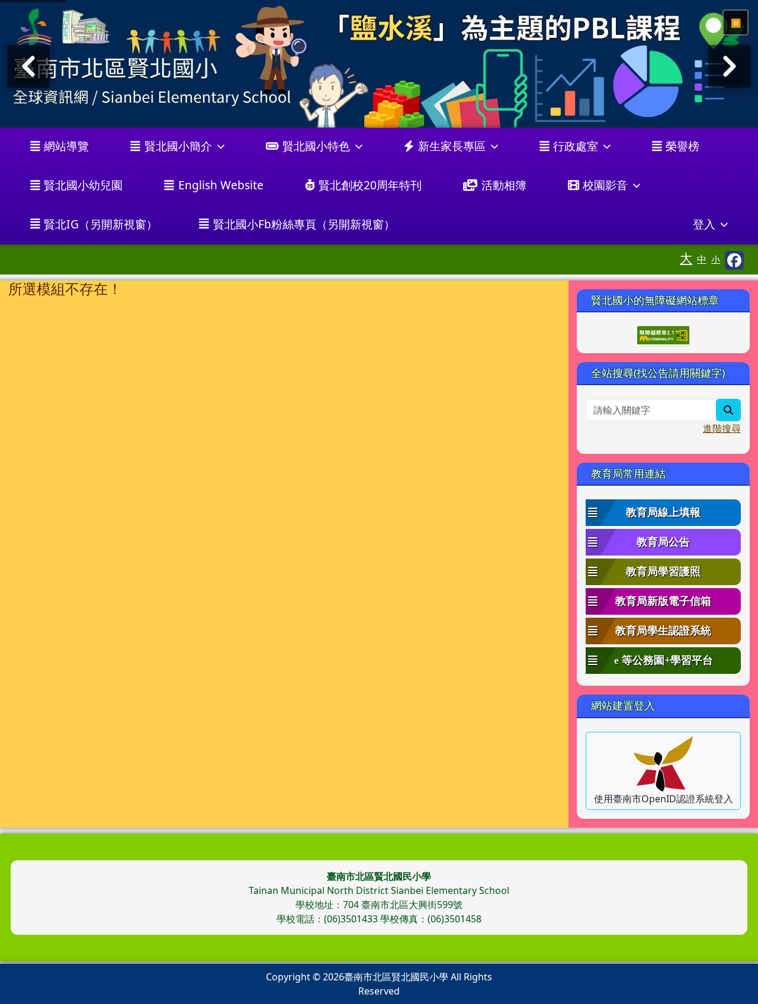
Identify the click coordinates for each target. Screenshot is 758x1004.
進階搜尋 (722, 428)
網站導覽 (66, 146)
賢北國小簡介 (178, 146)
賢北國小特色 (316, 146)
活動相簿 (503, 185)
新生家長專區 (452, 146)
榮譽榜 (682, 146)
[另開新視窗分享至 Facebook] (734, 260)
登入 (704, 224)
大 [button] (686, 258)
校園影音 (605, 185)
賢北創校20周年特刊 (370, 185)
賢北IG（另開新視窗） (101, 224)
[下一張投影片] (729, 66)
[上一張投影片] (28, 66)
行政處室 (575, 146)
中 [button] (701, 259)
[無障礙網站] (663, 334)
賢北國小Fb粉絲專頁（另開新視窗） (304, 224)
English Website (221, 185)
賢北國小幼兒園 (83, 185)
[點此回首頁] (379, 64)
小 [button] (715, 259)
